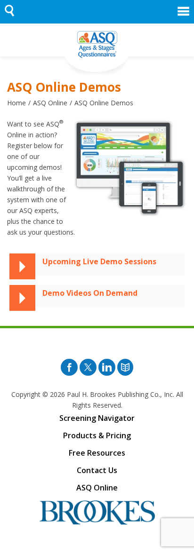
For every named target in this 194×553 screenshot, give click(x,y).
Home (16, 102)
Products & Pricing (97, 435)
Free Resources (97, 453)
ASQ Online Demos (103, 102)
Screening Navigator (97, 418)
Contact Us (97, 470)
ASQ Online (50, 102)
